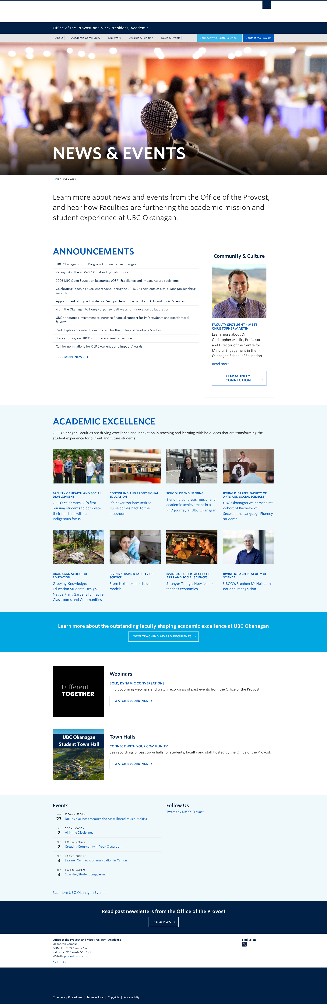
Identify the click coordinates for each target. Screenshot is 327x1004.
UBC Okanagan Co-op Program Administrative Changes (96, 264)
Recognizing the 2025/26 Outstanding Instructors (92, 272)
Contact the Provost (258, 37)
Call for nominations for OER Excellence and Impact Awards (99, 346)
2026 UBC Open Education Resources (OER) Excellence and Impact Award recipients (117, 280)
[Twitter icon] (244, 945)
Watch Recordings (131, 701)
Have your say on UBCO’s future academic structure (94, 338)
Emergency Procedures (67, 997)
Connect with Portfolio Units (218, 37)
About (59, 37)
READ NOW (162, 921)
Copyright (114, 997)
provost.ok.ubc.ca (76, 956)
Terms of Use (95, 997)
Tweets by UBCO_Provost (185, 812)
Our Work (114, 37)
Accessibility (131, 997)
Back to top (60, 962)
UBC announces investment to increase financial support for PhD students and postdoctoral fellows (122, 320)
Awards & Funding (141, 37)
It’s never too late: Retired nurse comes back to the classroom (130, 508)
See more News (71, 357)
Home (56, 179)
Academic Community (85, 37)
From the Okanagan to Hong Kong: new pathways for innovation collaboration (112, 309)
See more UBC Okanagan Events (79, 893)
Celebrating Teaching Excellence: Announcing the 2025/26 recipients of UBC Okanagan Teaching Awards (125, 291)
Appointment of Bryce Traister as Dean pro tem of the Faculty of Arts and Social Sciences (120, 301)
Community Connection (238, 378)
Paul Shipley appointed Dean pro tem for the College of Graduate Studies (108, 330)
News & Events (170, 37)
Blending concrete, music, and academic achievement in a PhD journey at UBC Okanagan (191, 504)
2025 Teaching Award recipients (162, 636)
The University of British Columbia (61, 11)
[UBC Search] (266, 5)
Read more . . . (223, 364)
